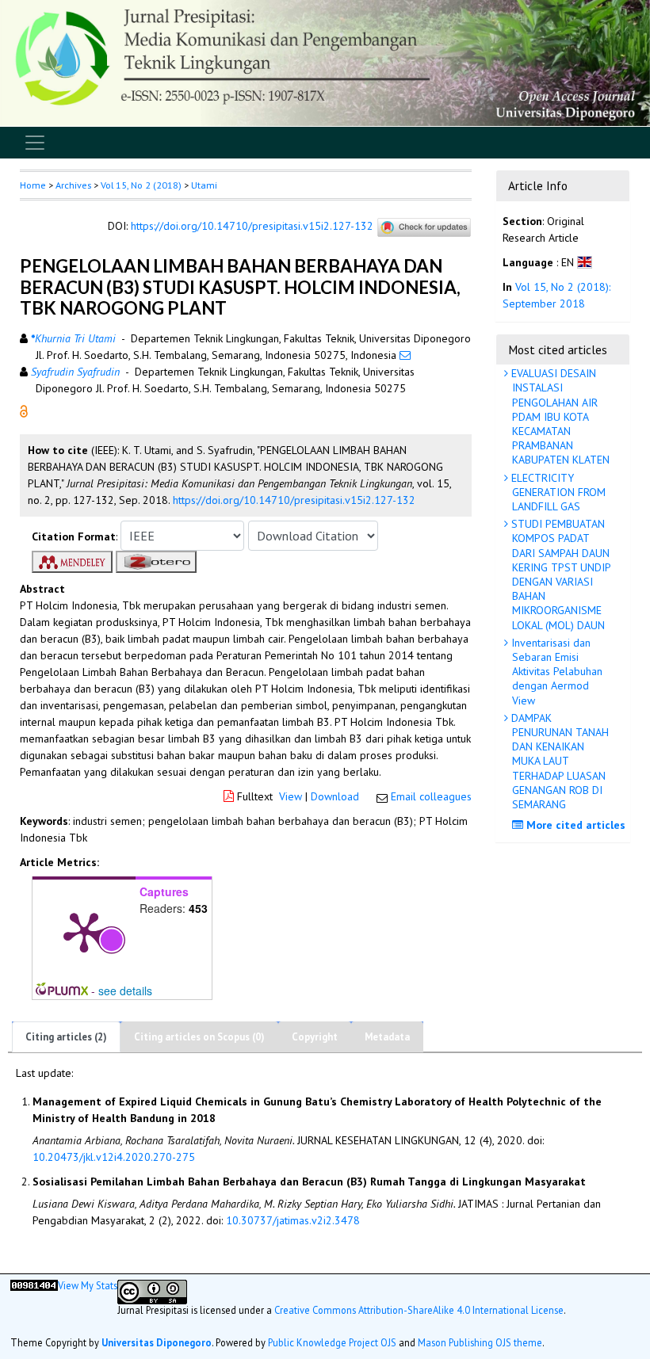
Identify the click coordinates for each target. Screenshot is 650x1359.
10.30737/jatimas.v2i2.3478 (293, 1220)
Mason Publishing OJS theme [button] (480, 1342)
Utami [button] (204, 185)
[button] (24, 410)
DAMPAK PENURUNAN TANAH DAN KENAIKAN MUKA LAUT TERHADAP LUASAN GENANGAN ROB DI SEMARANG (558, 761)
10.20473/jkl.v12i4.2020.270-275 (113, 1157)
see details (125, 990)
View (290, 796)
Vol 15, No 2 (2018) (141, 185)
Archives (73, 185)
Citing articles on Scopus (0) (199, 1037)
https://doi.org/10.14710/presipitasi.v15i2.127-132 (252, 227)
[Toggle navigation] (35, 142)
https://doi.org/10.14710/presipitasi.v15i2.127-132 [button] (294, 500)
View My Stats (87, 1285)
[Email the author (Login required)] (405, 355)
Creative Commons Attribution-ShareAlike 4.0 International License (419, 1310)
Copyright (315, 1037)
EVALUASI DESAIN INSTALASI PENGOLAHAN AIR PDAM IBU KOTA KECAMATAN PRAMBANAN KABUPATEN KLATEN (559, 416)
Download (335, 796)
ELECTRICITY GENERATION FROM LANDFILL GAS (557, 492)
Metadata (387, 1037)
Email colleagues (431, 796)
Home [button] (33, 185)
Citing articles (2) (66, 1037)
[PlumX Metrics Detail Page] (84, 931)
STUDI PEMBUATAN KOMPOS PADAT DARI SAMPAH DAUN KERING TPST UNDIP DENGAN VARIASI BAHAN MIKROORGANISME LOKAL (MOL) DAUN (559, 574)
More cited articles (574, 825)
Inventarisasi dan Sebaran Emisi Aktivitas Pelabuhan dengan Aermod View (555, 672)
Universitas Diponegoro (156, 1342)
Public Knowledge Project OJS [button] (332, 1342)
